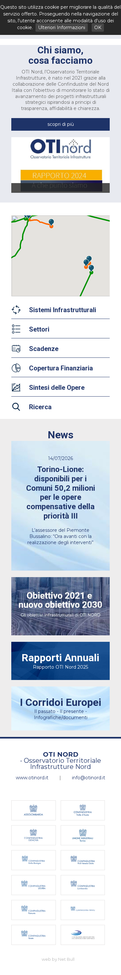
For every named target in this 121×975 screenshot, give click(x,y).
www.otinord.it (32, 778)
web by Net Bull (58, 959)
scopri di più (60, 124)
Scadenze (43, 349)
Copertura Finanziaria (61, 368)
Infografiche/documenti (60, 717)
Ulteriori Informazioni (61, 27)
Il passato (44, 711)
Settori (39, 329)
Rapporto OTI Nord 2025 (60, 661)
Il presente (72, 711)
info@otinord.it (88, 778)
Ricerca (40, 407)
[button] (51, 222)
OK (97, 27)
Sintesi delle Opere (57, 387)
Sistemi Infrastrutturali (62, 310)
